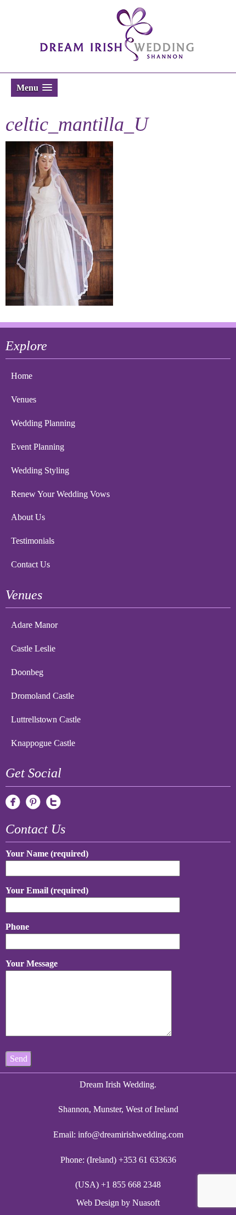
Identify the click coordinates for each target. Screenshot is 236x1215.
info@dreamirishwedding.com (130, 1134)
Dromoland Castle (42, 695)
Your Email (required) (46, 890)
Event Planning (37, 446)
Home (21, 375)
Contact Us (30, 564)
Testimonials (32, 540)
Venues (23, 399)
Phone (17, 926)
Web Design (97, 1202)
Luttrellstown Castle (46, 719)
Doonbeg (27, 672)
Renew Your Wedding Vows (60, 494)
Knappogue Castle (43, 743)
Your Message (31, 963)
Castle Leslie (33, 648)
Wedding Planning (43, 423)
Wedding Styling (40, 470)
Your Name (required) (46, 853)
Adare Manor (34, 624)
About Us (28, 517)
